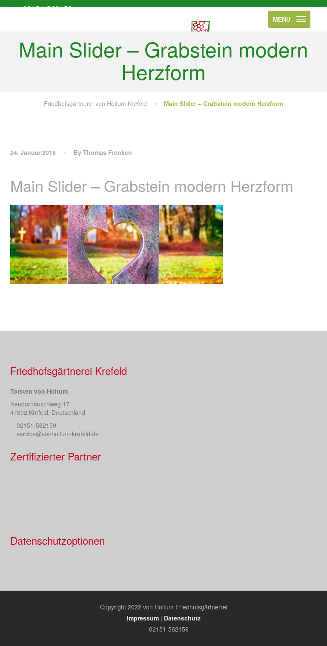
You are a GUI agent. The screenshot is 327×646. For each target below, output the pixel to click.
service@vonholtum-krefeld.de (58, 433)
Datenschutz (182, 618)
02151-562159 (47, 9)
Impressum (143, 618)
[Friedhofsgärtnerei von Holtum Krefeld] (157, 19)
